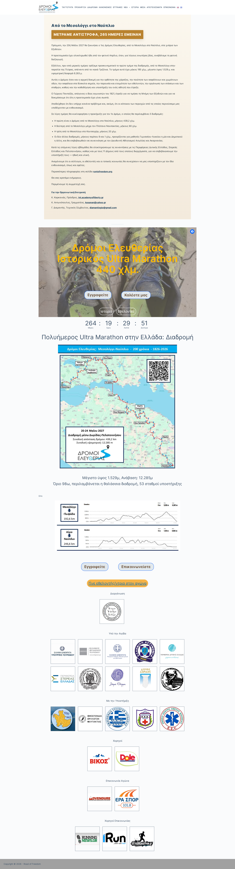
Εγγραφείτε (98, 295)
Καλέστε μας (135, 295)
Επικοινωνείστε (136, 566)
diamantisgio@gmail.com (103, 207)
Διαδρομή (92, 7)
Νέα (126, 7)
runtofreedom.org (102, 171)
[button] (106, 311)
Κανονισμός (105, 7)
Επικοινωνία (170, 7)
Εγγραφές (118, 7)
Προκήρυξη (80, 7)
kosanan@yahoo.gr (95, 202)
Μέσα (142, 7)
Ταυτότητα (67, 7)
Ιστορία (135, 7)
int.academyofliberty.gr (90, 197)
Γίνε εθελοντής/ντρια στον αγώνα (118, 583)
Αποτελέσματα (154, 7)
